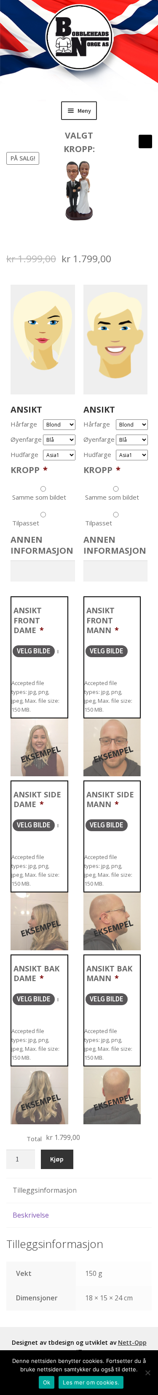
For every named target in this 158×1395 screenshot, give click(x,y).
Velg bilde (34, 650)
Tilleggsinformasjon (45, 1190)
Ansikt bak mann (109, 973)
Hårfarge (24, 424)
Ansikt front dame (28, 620)
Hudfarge (24, 455)
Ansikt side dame (37, 799)
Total (34, 1138)
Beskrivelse (31, 1215)
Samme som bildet (39, 497)
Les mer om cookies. (91, 1382)
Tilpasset (25, 523)
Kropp (29, 470)
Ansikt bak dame (36, 973)
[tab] (79, 1190)
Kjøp (57, 1159)
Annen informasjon (42, 545)
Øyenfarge (26, 439)
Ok (47, 1382)
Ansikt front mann (102, 620)
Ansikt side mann (110, 799)
